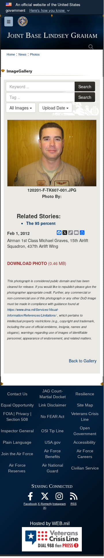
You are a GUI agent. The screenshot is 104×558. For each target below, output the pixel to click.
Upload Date (54, 108)
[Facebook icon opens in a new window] (30, 497)
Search (84, 86)
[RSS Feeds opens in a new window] (73, 497)
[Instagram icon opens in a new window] (59, 497)
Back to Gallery (83, 361)
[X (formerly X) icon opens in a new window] (44, 497)
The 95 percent (41, 223)
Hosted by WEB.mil (50, 523)
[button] (50, 10)
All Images (20, 108)
